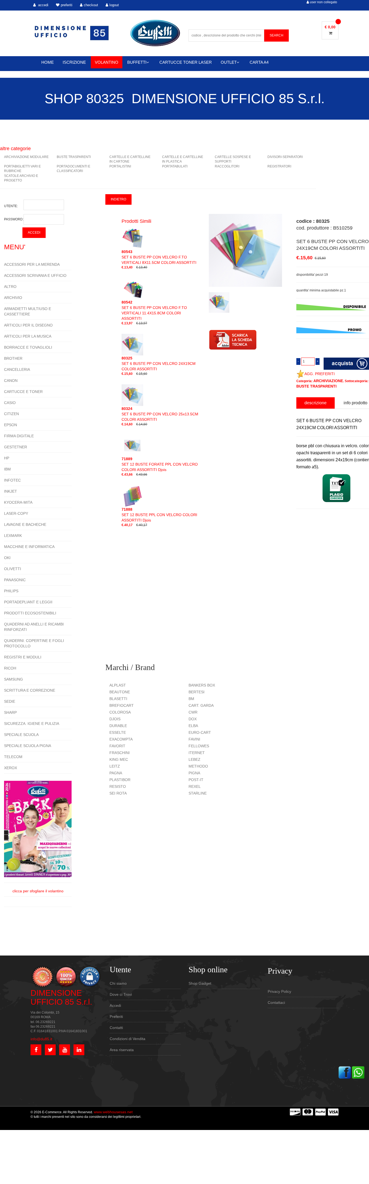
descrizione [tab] (315, 403)
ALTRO (10, 286)
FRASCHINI (119, 753)
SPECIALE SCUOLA (21, 734)
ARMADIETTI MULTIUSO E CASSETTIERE (27, 311)
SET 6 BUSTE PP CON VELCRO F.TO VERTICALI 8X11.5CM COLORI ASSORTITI (159, 257)
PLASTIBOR (119, 780)
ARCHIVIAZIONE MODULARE (26, 157)
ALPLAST (117, 685)
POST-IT (196, 780)
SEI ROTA (118, 793)
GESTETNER (15, 447)
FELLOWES (199, 746)
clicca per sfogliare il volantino (37, 891)
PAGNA (115, 773)
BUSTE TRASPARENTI (74, 157)
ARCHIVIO (13, 297)
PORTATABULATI (174, 166)
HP (6, 458)
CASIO (10, 403)
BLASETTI (118, 699)
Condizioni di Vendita (127, 1039)
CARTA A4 (259, 62)
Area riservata (122, 1050)
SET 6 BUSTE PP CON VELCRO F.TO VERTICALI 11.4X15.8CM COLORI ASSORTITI (154, 310)
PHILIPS (11, 591)
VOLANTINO (106, 62)
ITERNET (197, 753)
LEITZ (114, 766)
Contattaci (276, 1002)
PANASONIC (15, 580)
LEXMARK (13, 535)
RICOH (10, 668)
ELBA (193, 726)
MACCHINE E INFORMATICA (29, 546)
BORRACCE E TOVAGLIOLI (28, 347)
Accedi (115, 1005)
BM (191, 699)
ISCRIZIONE (74, 62)
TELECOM (13, 757)
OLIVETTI (12, 569)
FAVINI (194, 739)
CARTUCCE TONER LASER (185, 62)
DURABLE (118, 726)
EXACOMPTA (121, 739)
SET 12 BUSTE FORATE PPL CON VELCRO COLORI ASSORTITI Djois (160, 464)
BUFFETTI (136, 62)
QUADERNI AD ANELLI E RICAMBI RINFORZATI (34, 627)
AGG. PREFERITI (319, 374)
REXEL (195, 786)
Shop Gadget (200, 983)
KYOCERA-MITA (18, 502)
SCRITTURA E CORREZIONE (29, 690)
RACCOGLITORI (227, 166)
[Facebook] (344, 1072)
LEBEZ (194, 759)
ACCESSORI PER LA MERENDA (32, 264)
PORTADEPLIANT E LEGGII (28, 602)
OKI (7, 558)
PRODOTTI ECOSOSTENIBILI (30, 613)
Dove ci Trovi (121, 994)
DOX (193, 719)
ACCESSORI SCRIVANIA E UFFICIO (35, 275)
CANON (11, 380)
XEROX (10, 768)
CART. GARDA (201, 705)
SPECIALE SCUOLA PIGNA (27, 746)
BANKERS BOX (202, 685)
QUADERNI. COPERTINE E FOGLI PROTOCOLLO (34, 643)
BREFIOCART (121, 705)
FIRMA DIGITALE (19, 436)
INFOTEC (12, 480)
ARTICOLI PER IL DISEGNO (28, 325)
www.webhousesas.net (113, 1112)
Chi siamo (118, 983)
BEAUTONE (119, 692)
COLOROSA (120, 712)
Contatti (116, 1027)
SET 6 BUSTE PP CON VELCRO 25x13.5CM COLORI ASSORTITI (160, 414)
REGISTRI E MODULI (22, 657)
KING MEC (118, 759)
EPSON (10, 425)
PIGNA (194, 773)
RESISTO (117, 786)
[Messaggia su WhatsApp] (358, 1072)
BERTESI (196, 692)
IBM (7, 469)
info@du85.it (41, 1039)
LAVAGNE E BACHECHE (25, 524)
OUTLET (229, 62)
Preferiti (116, 1016)
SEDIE (9, 701)
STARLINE (198, 793)
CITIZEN (11, 414)
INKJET (10, 491)
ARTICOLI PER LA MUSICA (27, 336)
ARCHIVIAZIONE (328, 381)
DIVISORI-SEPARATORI (285, 157)
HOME (47, 62)
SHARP (10, 712)
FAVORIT (117, 746)
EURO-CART (200, 732)
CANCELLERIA (17, 369)
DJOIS (114, 719)
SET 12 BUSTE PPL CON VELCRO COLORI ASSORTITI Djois (159, 514)
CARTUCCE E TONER (23, 391)
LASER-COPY (16, 513)
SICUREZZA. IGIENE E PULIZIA (31, 723)
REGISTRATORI (279, 166)
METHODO (198, 766)
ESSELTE (117, 732)
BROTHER (13, 358)
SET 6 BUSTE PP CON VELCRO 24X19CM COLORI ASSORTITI (159, 363)
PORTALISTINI (120, 166)
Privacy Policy (279, 991)
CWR (193, 712)
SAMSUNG (13, 679)
